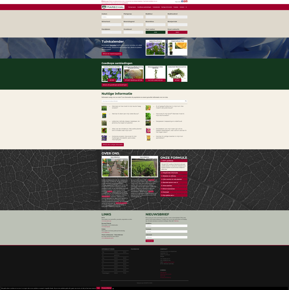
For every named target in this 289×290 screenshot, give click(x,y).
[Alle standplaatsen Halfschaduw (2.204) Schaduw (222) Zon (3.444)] (111, 32)
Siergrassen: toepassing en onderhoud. (169, 121)
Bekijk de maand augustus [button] (112, 54)
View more (155, 47)
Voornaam (148, 229)
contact (115, 3)
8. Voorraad (165, 192)
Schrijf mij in (150, 241)
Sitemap (162, 276)
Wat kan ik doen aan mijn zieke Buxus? (125, 114)
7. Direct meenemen (168, 189)
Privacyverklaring (165, 277)
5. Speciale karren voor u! (169, 182)
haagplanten (151, 180)
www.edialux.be (105, 232)
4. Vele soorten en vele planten (171, 179)
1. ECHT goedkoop (167, 160)
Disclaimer (163, 272)
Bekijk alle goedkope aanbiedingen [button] (115, 85)
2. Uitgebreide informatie (169, 173)
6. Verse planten (166, 185)
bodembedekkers (106, 196)
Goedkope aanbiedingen (144, 7)
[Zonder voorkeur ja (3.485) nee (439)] (133, 24)
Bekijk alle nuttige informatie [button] (113, 144)
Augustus (113, 45)
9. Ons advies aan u (167, 195)
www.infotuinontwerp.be (107, 238)
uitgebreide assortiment (121, 203)
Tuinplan (175, 7)
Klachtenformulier (166, 274)
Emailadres (148, 223)
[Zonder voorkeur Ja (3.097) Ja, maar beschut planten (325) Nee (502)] (111, 24)
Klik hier (176, 221)
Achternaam (149, 235)
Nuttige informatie (166, 7)
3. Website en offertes (168, 176)
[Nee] (113, 288)
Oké (98, 288)
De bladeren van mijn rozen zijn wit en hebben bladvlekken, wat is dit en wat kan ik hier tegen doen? (171, 130)
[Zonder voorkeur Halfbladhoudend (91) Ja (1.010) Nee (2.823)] (177, 16)
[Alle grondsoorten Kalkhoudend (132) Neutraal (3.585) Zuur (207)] (133, 32)
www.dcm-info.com (106, 221)
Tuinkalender (156, 7)
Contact (182, 7)
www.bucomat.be (106, 226)
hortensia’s (150, 191)
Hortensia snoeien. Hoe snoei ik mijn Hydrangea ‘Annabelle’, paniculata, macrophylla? (124, 137)
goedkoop (109, 191)
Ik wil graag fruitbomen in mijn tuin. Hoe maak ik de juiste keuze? (169, 107)
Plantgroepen (132, 7)
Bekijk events (106, 1)
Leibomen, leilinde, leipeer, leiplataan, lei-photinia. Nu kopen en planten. (126, 122)
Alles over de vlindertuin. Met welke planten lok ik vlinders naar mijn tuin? (127, 129)
